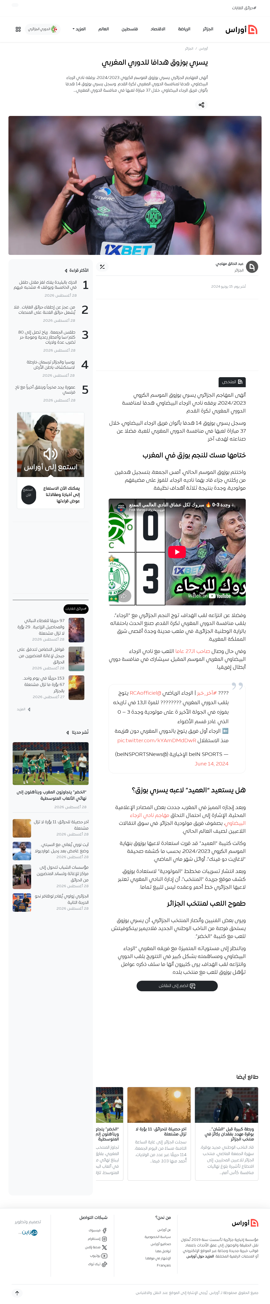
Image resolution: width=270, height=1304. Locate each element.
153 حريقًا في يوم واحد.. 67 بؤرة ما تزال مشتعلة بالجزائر (43, 685)
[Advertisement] (177, 335)
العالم (103, 29)
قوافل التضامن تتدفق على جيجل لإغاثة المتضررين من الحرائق (40, 656)
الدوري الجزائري (39, 29)
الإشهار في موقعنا (158, 1258)
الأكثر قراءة (79, 270)
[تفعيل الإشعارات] (15, 5)
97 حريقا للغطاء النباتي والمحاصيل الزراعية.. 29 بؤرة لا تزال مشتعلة (40, 627)
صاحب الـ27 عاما (192, 651)
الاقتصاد (158, 29)
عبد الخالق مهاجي (230, 264)
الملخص (229, 382)
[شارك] (201, 105)
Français (164, 1266)
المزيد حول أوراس (200, 1256)
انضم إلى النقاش (174, 986)
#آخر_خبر (207, 693)
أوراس (203, 49)
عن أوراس (164, 1230)
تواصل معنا (163, 1251)
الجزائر (208, 29)
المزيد (21, 709)
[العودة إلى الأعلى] (17, 1293)
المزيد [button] (81, 29)
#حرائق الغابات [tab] (76, 609)
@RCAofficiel (145, 693)
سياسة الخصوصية (158, 1237)
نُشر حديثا (80, 732)
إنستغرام (94, 1239)
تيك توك (94, 1264)
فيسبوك (95, 1230)
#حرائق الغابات (244, 8)
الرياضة (184, 29)
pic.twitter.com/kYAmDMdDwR (156, 741)
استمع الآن (28, 492)
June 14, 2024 (212, 764)
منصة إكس (93, 1247)
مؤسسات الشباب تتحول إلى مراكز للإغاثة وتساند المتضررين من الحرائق (63, 874)
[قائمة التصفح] (18, 29)
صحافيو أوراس (161, 1244)
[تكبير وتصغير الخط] (102, 267)
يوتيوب (95, 1256)
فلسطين (130, 29)
